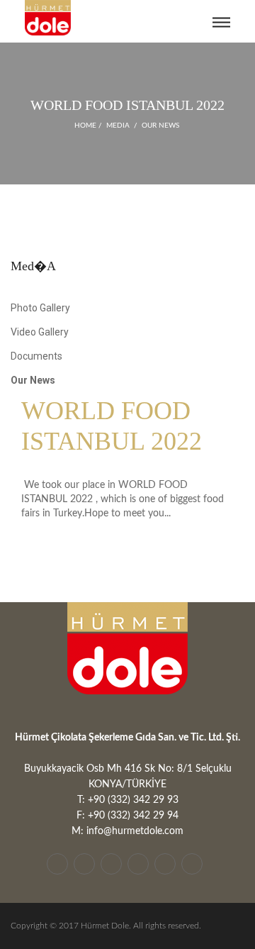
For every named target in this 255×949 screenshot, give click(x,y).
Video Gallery (40, 332)
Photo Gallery (40, 307)
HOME (85, 125)
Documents (36, 356)
